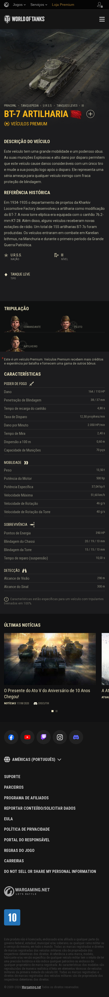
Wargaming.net (31, 987)
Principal (10, 105)
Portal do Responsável (27, 840)
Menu (102, 19)
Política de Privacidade (27, 829)
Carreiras (14, 861)
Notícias (10, 703)
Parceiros (14, 787)
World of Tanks (24, 19)
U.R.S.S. (47, 105)
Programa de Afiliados (26, 798)
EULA (8, 819)
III (83, 105)
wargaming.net (27, 891)
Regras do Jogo (19, 850)
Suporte (12, 777)
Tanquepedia (30, 105)
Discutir (43, 703)
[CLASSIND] (12, 917)
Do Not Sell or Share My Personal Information (50, 871)
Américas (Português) (33, 759)
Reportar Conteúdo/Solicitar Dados (40, 808)
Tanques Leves (67, 105)
